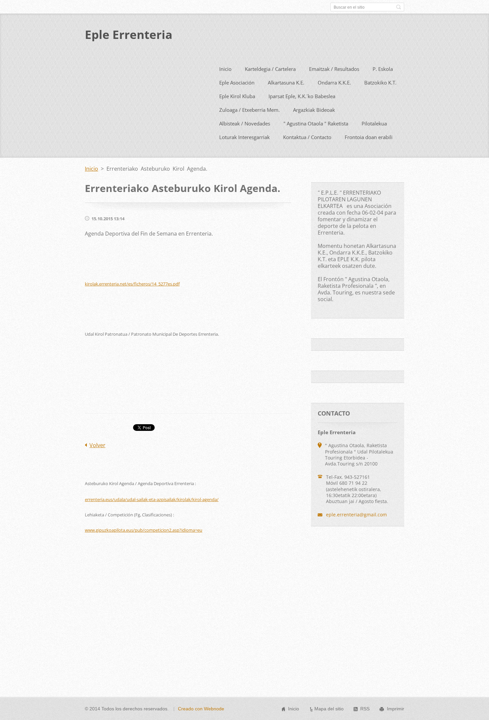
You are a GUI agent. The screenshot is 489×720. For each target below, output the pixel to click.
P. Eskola (383, 69)
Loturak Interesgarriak (244, 137)
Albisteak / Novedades (244, 123)
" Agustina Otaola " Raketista (315, 123)
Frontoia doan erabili (369, 137)
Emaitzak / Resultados (334, 69)
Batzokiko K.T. (380, 82)
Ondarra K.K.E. (334, 82)
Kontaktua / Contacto (307, 137)
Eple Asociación (236, 82)
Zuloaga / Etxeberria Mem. (249, 109)
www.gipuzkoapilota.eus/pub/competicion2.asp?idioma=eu (143, 530)
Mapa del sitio (329, 708)
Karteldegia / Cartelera (270, 69)
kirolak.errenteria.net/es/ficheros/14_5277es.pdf (132, 284)
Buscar (398, 7)
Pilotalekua (374, 123)
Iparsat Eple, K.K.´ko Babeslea (301, 96)
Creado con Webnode (201, 708)
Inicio (225, 69)
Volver (97, 445)
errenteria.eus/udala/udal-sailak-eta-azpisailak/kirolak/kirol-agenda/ (152, 499)
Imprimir (395, 708)
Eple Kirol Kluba (237, 96)
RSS (365, 708)
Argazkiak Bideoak (314, 109)
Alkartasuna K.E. (286, 82)
